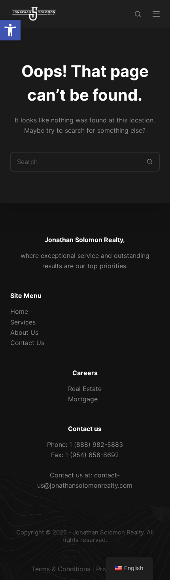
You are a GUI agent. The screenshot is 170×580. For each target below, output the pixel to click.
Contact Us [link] (27, 343)
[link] (10, 30)
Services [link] (23, 322)
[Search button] (150, 162)
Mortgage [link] (83, 399)
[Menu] (156, 13)
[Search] (138, 14)
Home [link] (19, 311)
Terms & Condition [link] (59, 569)
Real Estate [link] (85, 389)
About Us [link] (24, 332)
